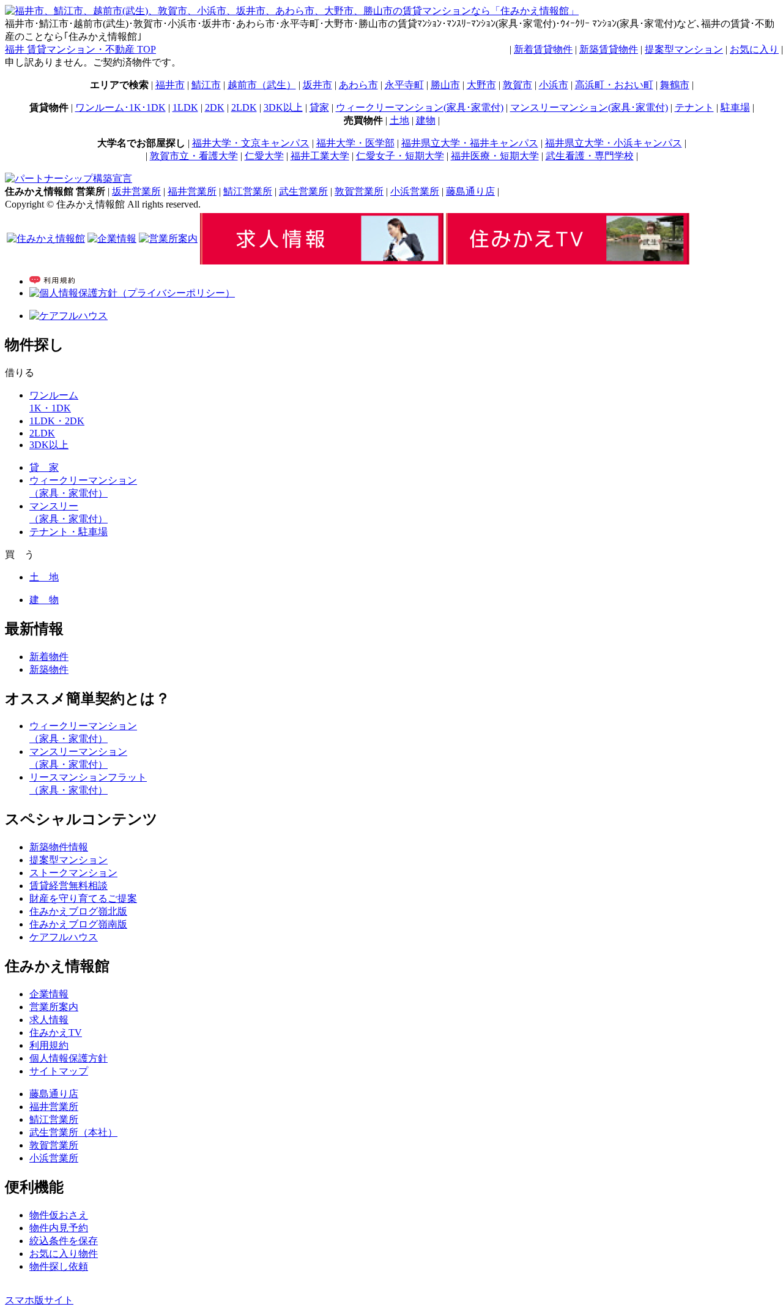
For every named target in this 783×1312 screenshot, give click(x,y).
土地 (399, 120)
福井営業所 (192, 191)
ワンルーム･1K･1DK (120, 107)
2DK (215, 107)
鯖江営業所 (247, 191)
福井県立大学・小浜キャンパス (613, 143)
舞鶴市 (674, 85)
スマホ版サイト (39, 1300)
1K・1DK (50, 408)
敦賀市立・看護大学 (194, 156)
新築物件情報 (58, 847)
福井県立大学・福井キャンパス (469, 143)
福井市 (170, 85)
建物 (426, 120)
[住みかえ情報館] (46, 238)
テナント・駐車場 (68, 532)
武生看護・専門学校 (590, 156)
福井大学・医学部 (355, 143)
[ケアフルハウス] (68, 315)
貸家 (319, 107)
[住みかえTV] (567, 261)
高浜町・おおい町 (614, 85)
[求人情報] (321, 261)
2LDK (244, 107)
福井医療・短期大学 (495, 156)
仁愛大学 (264, 156)
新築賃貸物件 (608, 49)
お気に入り (754, 49)
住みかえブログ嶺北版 (78, 911)
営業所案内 (53, 1007)
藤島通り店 (470, 191)
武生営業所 (303, 191)
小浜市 (553, 85)
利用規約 (49, 1045)
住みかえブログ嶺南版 (78, 924)
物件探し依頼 (58, 1266)
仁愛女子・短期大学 (400, 156)
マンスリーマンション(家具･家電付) (589, 107)
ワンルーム (53, 395)
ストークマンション (73, 873)
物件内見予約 (58, 1228)
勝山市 (445, 85)
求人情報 (49, 1019)
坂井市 (317, 85)
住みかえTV (55, 1032)
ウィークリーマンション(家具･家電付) (419, 107)
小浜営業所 (414, 191)
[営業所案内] (168, 238)
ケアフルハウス (63, 937)
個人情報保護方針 (68, 1058)
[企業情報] (111, 238)
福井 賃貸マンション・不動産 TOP (80, 49)
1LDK (185, 107)
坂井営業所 (136, 191)
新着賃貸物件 (543, 49)
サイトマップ (58, 1071)
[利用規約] (52, 281)
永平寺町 (404, 85)
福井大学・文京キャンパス (251, 143)
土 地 (44, 577)
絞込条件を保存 (63, 1240)
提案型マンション (684, 49)
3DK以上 (283, 107)
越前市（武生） (262, 85)
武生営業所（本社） (73, 1132)
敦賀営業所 (359, 191)
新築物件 (49, 669)
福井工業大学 (320, 156)
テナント (694, 107)
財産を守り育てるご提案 (83, 898)
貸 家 (44, 467)
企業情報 (49, 994)
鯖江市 (206, 85)
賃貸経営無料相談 (68, 885)
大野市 (481, 85)
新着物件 (49, 656)
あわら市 (358, 85)
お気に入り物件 (63, 1253)
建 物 (44, 599)
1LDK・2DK (56, 421)
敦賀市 (517, 85)
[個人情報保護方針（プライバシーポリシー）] (132, 293)
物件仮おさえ (58, 1215)
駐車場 (735, 107)
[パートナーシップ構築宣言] (68, 178)
